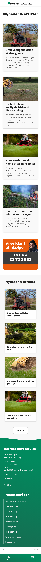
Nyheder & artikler (20, 282)
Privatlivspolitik (10, 474)
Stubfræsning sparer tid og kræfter (20, 382)
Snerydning (10, 542)
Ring (9, 560)
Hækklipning (10, 526)
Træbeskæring (11, 521)
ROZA (36, 550)
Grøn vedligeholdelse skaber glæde (19, 51)
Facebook (8, 478)
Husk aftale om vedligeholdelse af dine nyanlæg (17, 107)
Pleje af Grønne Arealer (15, 501)
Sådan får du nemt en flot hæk (19, 348)
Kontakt (32, 560)
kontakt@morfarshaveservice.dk (19, 470)
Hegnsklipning (11, 506)
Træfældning (11, 516)
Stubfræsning (11, 511)
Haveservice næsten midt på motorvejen (19, 212)
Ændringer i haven (13, 537)
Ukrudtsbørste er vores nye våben (18, 416)
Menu (20, 560)
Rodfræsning (11, 531)
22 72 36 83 (20, 259)
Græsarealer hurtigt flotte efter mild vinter (20, 162)
